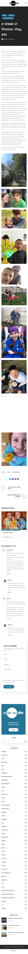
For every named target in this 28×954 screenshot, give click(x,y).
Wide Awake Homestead (7, 894)
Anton (2, 758)
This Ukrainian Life (8, 18)
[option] (14, 525)
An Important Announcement (15, 918)
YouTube (3, 908)
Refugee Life (4, 837)
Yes (2, 905)
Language (4, 819)
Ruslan (3, 844)
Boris (2, 765)
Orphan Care (4, 830)
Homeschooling (16, 529)
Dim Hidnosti (4, 780)
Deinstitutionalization (6, 776)
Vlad (2, 883)
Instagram (4, 812)
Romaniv (11, 15)
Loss (2, 822)
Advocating (4, 755)
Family (4, 15)
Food (2, 790)
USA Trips (3, 876)
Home (2, 801)
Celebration (4, 773)
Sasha (2, 847)
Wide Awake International (8, 897)
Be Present (4, 762)
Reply (8, 573)
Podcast (3, 833)
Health (3, 798)
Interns (3, 815)
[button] (26, 3)
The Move (3, 858)
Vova (2, 887)
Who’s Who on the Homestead (16, 932)
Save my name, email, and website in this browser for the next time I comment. (13, 681)
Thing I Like (4, 869)
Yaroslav (3, 901)
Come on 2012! (7, 532)
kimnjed (5, 39)
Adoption (3, 751)
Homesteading (5, 808)
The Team (3, 862)
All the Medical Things (13, 925)
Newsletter (4, 826)
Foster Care (8, 529)
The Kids (3, 855)
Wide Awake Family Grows (8, 890)
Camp (2, 769)
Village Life (4, 880)
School (3, 851)
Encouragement (5, 783)
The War (3, 865)
